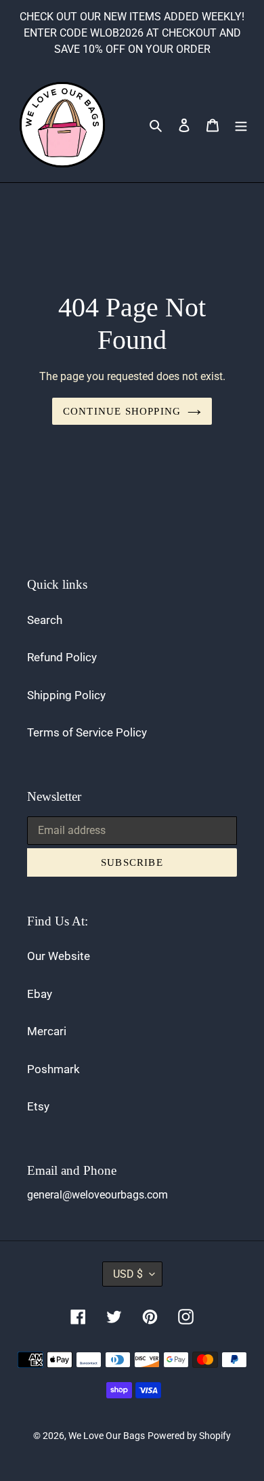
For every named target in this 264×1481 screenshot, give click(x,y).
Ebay (39, 994)
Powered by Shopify (189, 1435)
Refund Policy (62, 657)
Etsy (38, 1106)
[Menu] (241, 124)
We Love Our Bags (106, 1435)
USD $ (128, 1274)
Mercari (46, 1031)
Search (44, 620)
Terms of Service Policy (87, 732)
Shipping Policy (66, 695)
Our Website (58, 956)
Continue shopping (122, 411)
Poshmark (53, 1069)
